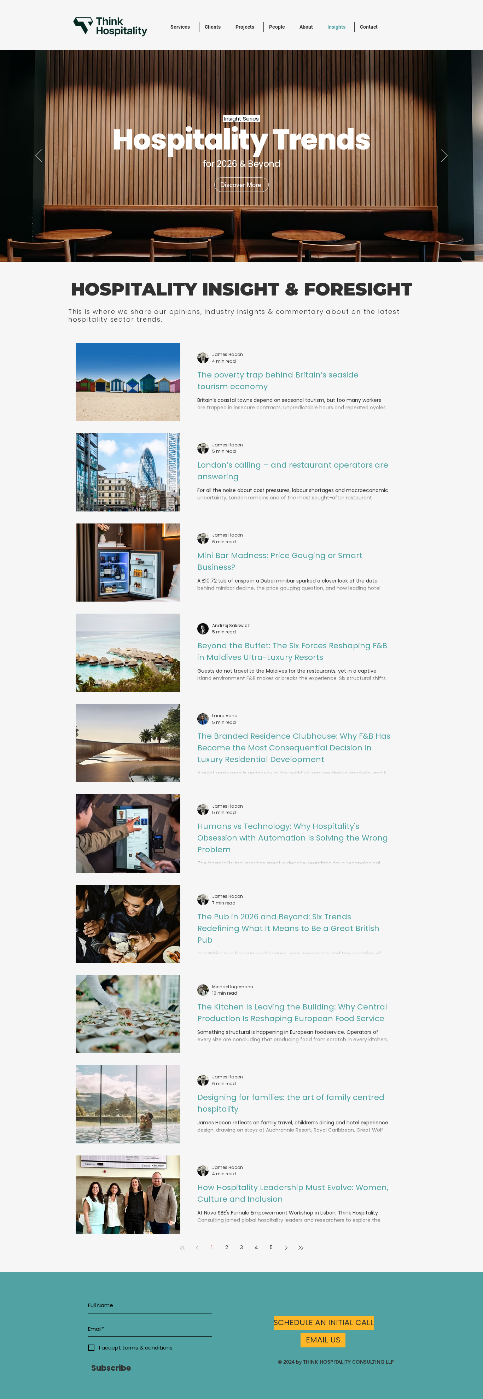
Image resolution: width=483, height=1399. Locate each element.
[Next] (444, 156)
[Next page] (286, 1247)
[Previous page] (197, 1247)
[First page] (182, 1247)
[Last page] (301, 1247)
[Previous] (38, 156)
